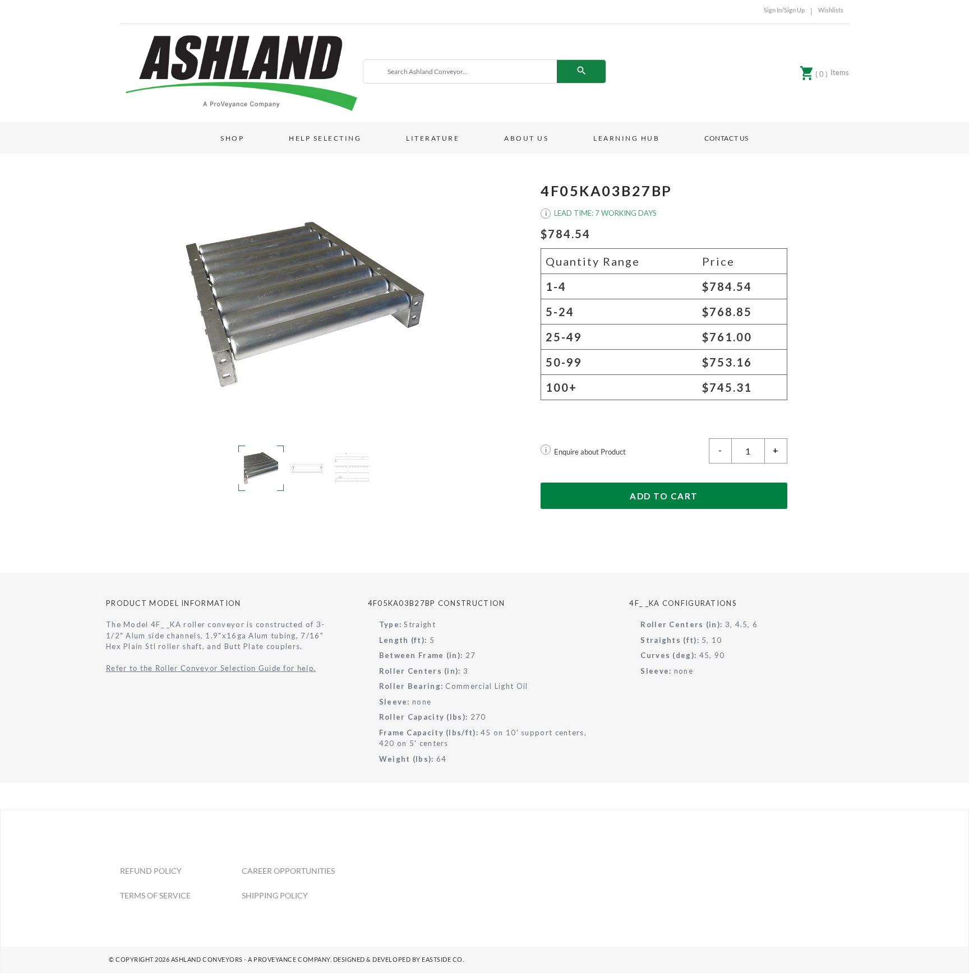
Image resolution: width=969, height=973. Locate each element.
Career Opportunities (288, 870)
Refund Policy (151, 870)
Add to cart (664, 496)
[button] (305, 304)
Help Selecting (325, 138)
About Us (526, 138)
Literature (432, 138)
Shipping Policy (275, 895)
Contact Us (726, 138)
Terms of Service (155, 895)
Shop (232, 138)
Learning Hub (626, 138)
